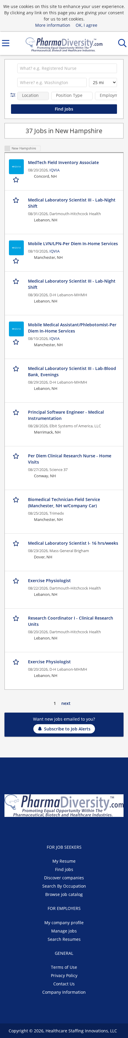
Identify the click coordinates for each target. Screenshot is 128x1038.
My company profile (64, 922)
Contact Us (64, 984)
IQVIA (54, 170)
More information (52, 25)
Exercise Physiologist (49, 580)
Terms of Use (64, 967)
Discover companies (64, 878)
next (66, 703)
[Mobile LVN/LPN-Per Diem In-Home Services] (16, 247)
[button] (14, 95)
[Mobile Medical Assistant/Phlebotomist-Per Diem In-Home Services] (16, 329)
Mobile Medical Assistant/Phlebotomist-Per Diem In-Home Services (72, 328)
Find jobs (64, 869)
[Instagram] (79, 829)
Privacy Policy (64, 975)
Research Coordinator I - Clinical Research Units (70, 621)
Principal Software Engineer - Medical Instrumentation (66, 415)
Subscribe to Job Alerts (67, 729)
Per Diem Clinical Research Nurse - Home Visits (69, 459)
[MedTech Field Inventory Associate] (16, 166)
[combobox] (67, 68)
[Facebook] (50, 829)
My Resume (64, 861)
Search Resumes (64, 939)
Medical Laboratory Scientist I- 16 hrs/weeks (73, 543)
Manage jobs (64, 931)
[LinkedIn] (70, 829)
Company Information (64, 992)
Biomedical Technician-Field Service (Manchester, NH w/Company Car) (64, 502)
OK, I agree (86, 25)
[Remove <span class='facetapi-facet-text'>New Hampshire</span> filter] (7, 148)
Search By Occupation (64, 886)
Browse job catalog (64, 894)
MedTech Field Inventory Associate (63, 162)
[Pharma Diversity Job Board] (64, 43)
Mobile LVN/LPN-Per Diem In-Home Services (73, 243)
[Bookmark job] (16, 179)
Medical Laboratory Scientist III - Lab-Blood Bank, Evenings (72, 371)
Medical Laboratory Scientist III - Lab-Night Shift (71, 203)
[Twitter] (60, 829)
